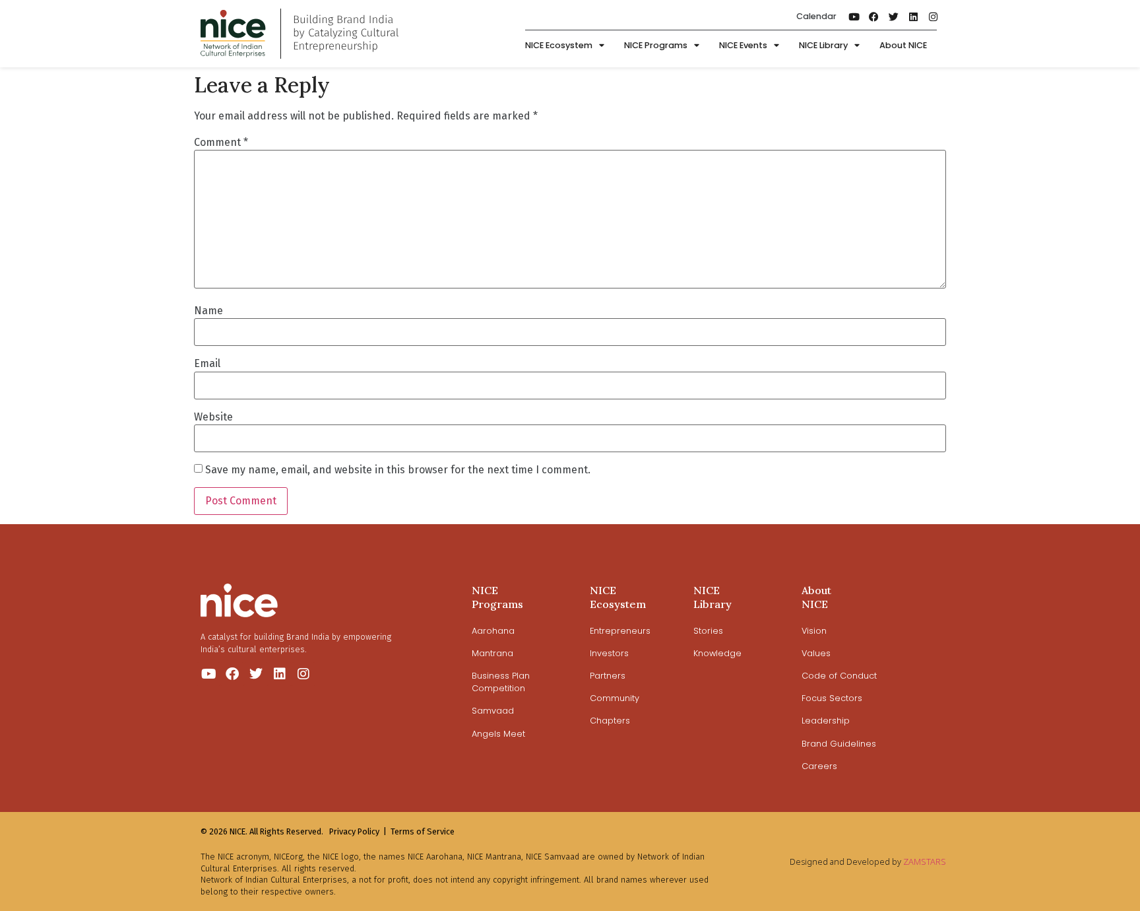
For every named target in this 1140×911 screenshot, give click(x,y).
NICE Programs (655, 45)
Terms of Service (423, 831)
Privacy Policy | (358, 831)
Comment (221, 142)
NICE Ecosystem (558, 45)
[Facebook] (874, 16)
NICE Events (743, 45)
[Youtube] (854, 16)
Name (208, 311)
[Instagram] (933, 16)
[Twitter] (894, 16)
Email (207, 363)
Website (213, 417)
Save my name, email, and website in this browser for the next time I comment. (397, 470)
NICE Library (823, 45)
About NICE (903, 45)
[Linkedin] (914, 16)
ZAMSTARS (924, 861)
